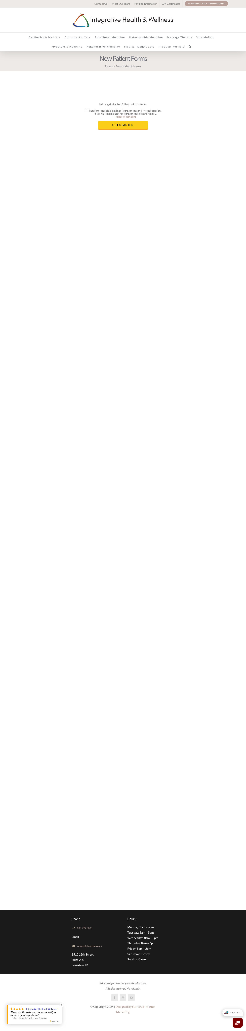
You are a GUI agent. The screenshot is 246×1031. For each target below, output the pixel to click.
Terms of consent (125, 116)
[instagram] (123, 997)
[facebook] (114, 997)
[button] (190, 46)
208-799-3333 (84, 928)
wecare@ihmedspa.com (89, 946)
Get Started (123, 125)
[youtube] (131, 997)
